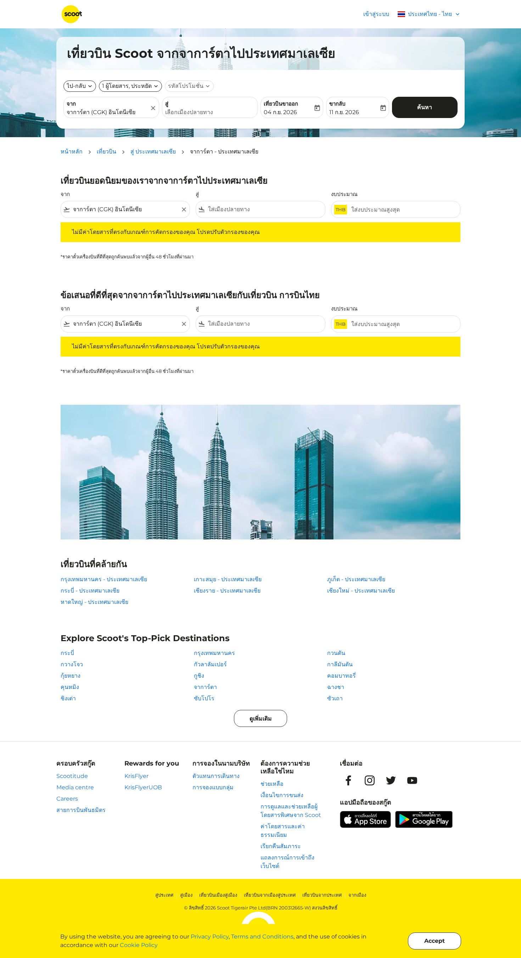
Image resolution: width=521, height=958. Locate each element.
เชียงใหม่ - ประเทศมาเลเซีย (361, 590)
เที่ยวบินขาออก (281, 103)
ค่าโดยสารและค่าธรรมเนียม (282, 830)
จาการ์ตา (205, 687)
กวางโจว (72, 664)
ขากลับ (337, 103)
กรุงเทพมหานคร (214, 653)
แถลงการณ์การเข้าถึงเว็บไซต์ (287, 861)
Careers (67, 798)
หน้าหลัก (72, 151)
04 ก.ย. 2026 (280, 112)
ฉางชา (335, 687)
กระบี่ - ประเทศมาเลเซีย (90, 590)
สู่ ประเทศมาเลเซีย (153, 151)
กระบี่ (67, 653)
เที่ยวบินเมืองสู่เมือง (218, 895)
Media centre (75, 787)
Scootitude (72, 776)
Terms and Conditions (262, 936)
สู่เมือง (186, 895)
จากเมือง (357, 895)
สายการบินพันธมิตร (81, 810)
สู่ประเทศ (164, 895)
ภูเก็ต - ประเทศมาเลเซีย (356, 579)
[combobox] (108, 112)
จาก (71, 103)
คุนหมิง (70, 687)
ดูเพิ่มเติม (261, 718)
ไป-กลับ (76, 86)
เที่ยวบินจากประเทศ (322, 895)
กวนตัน (336, 653)
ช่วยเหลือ (272, 783)
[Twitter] (390, 780)
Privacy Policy (210, 936)
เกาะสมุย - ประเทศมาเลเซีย (228, 579)
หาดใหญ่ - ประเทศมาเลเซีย (94, 602)
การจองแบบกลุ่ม (213, 787)
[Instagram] (369, 780)
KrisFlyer (136, 776)
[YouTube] (412, 780)
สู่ (166, 103)
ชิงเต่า (68, 698)
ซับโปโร (204, 698)
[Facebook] (348, 780)
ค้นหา (424, 107)
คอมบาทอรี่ (341, 675)
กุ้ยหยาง (70, 675)
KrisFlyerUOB (143, 787)
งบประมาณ (344, 194)
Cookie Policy (139, 945)
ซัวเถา (335, 698)
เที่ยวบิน (106, 151)
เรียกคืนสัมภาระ (280, 846)
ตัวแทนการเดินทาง (216, 776)
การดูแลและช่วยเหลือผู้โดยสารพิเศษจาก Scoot (290, 810)
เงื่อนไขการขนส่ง (281, 795)
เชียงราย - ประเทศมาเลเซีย (227, 590)
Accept (434, 940)
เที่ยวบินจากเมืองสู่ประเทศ (270, 895)
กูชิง (199, 675)
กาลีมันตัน (340, 664)
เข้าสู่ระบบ (376, 14)
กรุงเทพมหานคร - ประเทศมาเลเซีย (104, 579)
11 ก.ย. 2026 (344, 112)
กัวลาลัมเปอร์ (210, 664)
